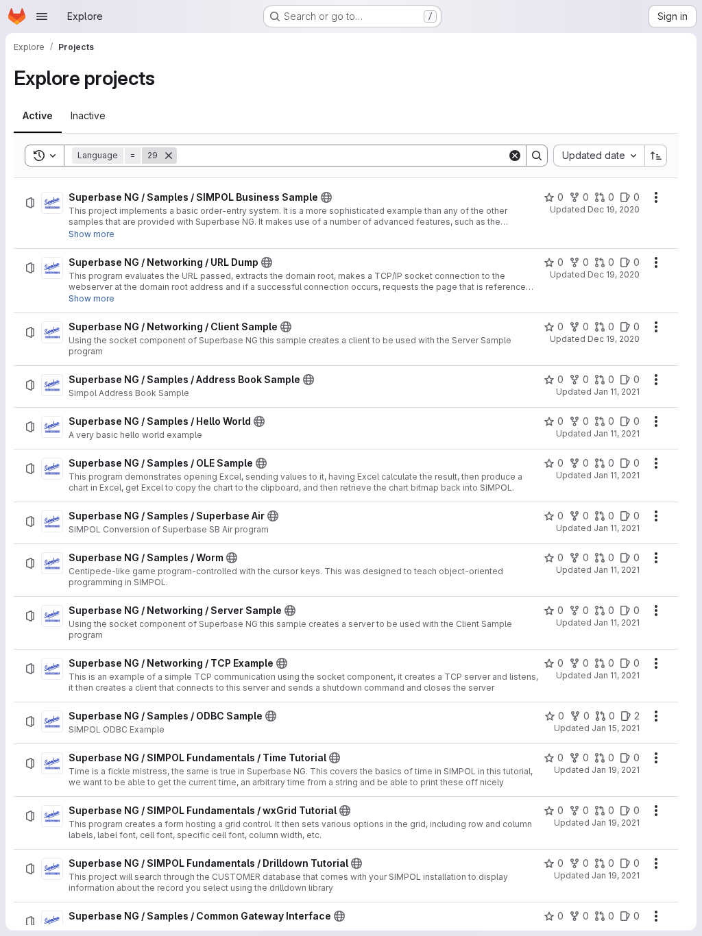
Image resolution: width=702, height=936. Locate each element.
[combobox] (598, 156)
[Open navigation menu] (42, 16)
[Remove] (168, 155)
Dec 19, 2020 (614, 209)
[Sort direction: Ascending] (656, 156)
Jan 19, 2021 (616, 770)
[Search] (537, 156)
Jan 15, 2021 (616, 728)
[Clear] (515, 155)
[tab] (38, 116)
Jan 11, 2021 (617, 391)
